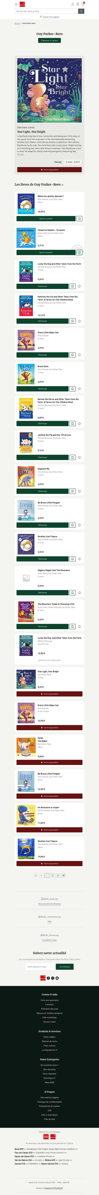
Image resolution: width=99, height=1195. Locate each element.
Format (58, 162)
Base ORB (49, 1082)
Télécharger (42, 286)
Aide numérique (49, 1017)
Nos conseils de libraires (49, 903)
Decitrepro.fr (49, 1078)
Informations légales (49, 1097)
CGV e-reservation (49, 1115)
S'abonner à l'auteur (49, 40)
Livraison (49, 1004)
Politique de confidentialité (50, 1102)
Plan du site (49, 1119)
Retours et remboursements (49, 1013)
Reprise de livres (49, 1041)
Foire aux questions (49, 1000)
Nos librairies (49, 1069)
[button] (49, 144)
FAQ (49, 921)
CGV (49, 1110)
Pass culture (49, 1045)
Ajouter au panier (46, 218)
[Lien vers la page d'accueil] (22, 4)
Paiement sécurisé (49, 1008)
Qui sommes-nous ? (50, 1065)
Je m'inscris (65, 966)
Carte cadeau (49, 1037)
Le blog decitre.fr (49, 1050)
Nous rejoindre (49, 1073)
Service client (49, 1021)
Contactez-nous (49, 940)
